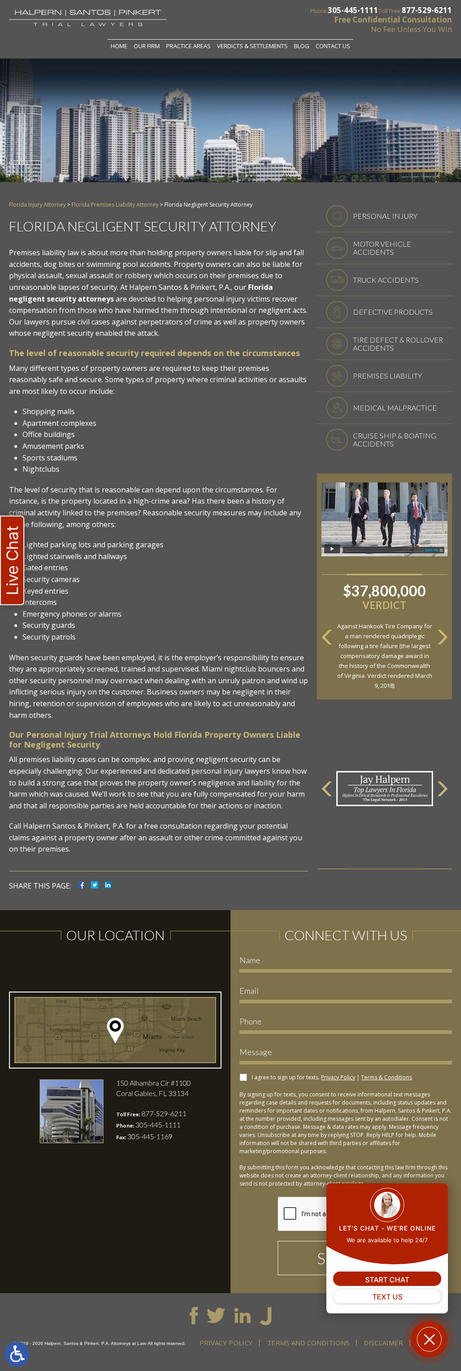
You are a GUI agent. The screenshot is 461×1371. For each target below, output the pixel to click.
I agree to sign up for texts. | (332, 1077)
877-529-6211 (427, 10)
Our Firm (147, 46)
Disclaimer (383, 1342)
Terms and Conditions (308, 1342)
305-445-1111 (353, 10)
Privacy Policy (338, 1077)
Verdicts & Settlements (252, 46)
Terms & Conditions (386, 1077)
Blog (301, 46)
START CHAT (387, 1279)
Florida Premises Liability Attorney (115, 204)
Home (119, 46)
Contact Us (333, 46)
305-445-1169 (149, 1136)
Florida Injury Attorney (37, 204)
